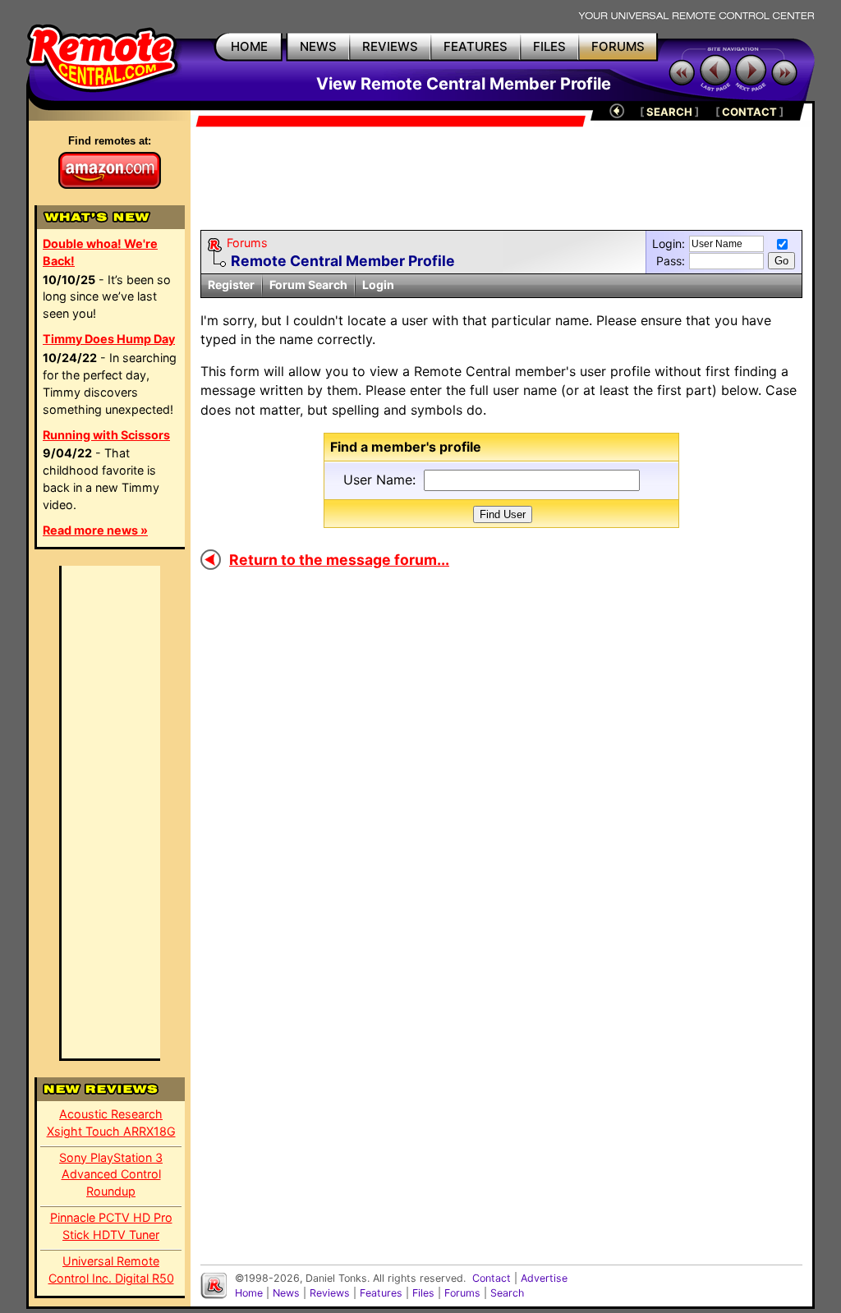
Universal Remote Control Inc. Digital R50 (111, 1269)
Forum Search (308, 285)
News (286, 1293)
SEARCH (669, 111)
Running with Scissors (106, 435)
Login (378, 285)
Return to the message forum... (339, 559)
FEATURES (475, 46)
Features (381, 1293)
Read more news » (95, 530)
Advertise (544, 1278)
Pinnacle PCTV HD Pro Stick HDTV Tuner (111, 1226)
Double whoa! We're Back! (100, 252)
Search (507, 1293)
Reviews (330, 1293)
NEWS (318, 46)
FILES (549, 46)
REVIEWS (390, 46)
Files (423, 1293)
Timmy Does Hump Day (109, 339)
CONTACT (749, 111)
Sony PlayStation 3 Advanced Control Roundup (111, 1174)
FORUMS (618, 46)
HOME (249, 46)
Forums (247, 243)
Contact (491, 1278)
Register (231, 285)
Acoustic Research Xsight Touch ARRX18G (111, 1122)
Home (249, 1293)
